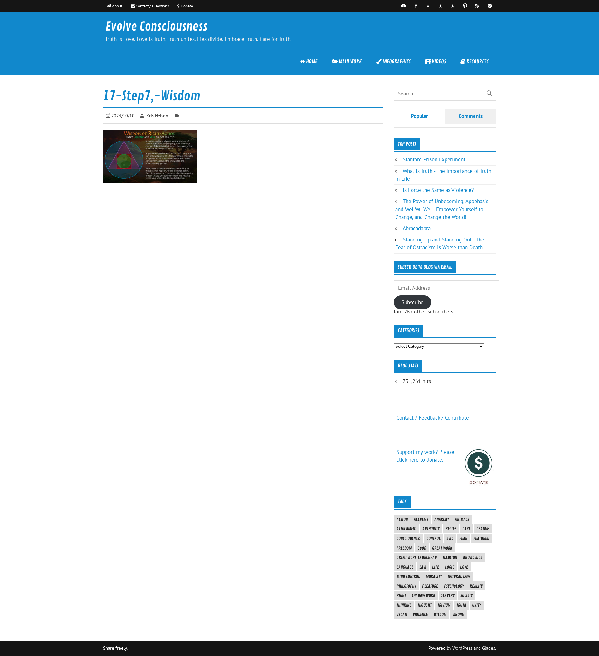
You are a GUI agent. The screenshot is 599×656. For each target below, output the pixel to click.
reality (476, 586)
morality (434, 576)
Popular (419, 116)
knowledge (472, 557)
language (405, 567)
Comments (471, 116)
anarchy (441, 519)
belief (451, 529)
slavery (448, 595)
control (433, 538)
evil (449, 538)
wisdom (440, 614)
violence (420, 614)
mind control (408, 576)
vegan (402, 614)
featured (481, 538)
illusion (450, 557)
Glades (488, 648)
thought (424, 605)
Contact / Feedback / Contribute (433, 417)
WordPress (462, 648)
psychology (454, 586)
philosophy (406, 586)
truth (461, 605)
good (421, 548)
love (464, 567)
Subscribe (413, 302)
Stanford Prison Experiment (434, 159)
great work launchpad (417, 557)
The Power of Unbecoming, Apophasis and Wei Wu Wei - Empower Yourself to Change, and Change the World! (441, 209)
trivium (443, 605)
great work (442, 548)
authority (431, 529)
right (401, 595)
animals (462, 519)
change (482, 529)
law (422, 567)
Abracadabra (417, 228)
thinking (404, 605)
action (402, 519)
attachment (406, 529)
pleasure (430, 586)
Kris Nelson (157, 116)
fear (463, 538)
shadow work (423, 595)
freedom (404, 548)
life (435, 567)
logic (449, 567)
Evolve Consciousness (156, 26)
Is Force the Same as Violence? (438, 190)
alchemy (421, 519)
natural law (459, 576)
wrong (458, 614)
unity (476, 605)
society (466, 595)
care (466, 529)
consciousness (409, 538)
